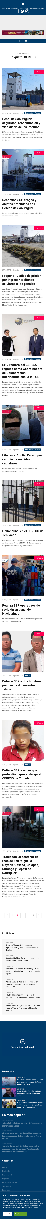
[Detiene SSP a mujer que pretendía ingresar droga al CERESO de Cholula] (23, 740)
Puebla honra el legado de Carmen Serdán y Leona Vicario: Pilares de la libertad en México (23, 1008)
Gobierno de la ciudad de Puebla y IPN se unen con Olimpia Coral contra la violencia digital (23, 971)
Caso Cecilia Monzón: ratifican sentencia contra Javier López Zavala (22, 959)
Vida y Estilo (6, 1186)
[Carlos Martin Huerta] (23, 1045)
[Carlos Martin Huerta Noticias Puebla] (23, 24)
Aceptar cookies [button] (20, 1214)
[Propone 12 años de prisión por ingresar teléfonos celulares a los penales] (23, 246)
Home (19, 53)
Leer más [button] (8, 1214)
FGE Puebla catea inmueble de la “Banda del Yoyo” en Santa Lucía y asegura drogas (23, 996)
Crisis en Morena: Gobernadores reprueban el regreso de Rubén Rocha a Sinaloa (22, 947)
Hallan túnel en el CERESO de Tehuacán (22, 533)
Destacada (29, 113)
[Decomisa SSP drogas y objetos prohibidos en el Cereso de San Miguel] (23, 170)
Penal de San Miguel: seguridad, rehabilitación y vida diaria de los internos (21, 123)
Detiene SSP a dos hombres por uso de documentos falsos (22, 685)
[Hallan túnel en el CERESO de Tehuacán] (23, 501)
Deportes (5, 1178)
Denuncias (6, 1190)
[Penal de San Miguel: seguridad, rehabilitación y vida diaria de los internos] (23, 89)
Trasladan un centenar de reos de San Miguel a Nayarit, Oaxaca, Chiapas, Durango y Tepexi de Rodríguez (20, 865)
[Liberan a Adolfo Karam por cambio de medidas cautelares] (23, 425)
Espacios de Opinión (9, 1182)
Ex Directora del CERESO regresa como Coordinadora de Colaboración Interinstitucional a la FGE (22, 371)
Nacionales (6, 1171)
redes (17, 113)
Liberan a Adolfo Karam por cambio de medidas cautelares (22, 459)
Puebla (37, 113)
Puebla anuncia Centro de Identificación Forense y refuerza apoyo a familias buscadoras (22, 984)
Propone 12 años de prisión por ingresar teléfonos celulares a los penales (21, 280)
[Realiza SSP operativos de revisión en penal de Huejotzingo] (23, 575)
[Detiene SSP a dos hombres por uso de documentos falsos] (23, 651)
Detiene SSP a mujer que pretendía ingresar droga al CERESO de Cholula (21, 774)
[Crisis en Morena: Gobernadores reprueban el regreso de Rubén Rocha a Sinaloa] (9, 1081)
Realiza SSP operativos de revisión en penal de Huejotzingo (21, 609)
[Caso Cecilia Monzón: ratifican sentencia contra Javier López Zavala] (9, 1092)
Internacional (7, 1175)
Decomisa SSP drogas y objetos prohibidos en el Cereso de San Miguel (19, 204)
